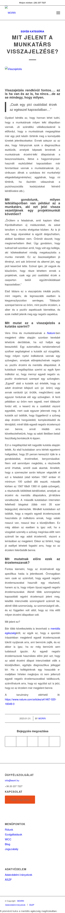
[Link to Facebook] (46, 900)
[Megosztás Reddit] (54, 741)
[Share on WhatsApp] (32, 741)
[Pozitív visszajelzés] (32, 76)
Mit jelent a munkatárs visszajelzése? (32, 44)
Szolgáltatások (13, 834)
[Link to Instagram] (57, 900)
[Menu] (58, 12)
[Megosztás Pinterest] (43, 741)
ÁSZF (8, 879)
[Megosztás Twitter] (21, 741)
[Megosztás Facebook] (10, 741)
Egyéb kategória (32, 31)
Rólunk (9, 829)
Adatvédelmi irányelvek (18, 874)
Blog (7, 844)
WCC (8, 839)
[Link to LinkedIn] (52, 900)
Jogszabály (11, 849)
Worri (42, 718)
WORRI (20, 900)
